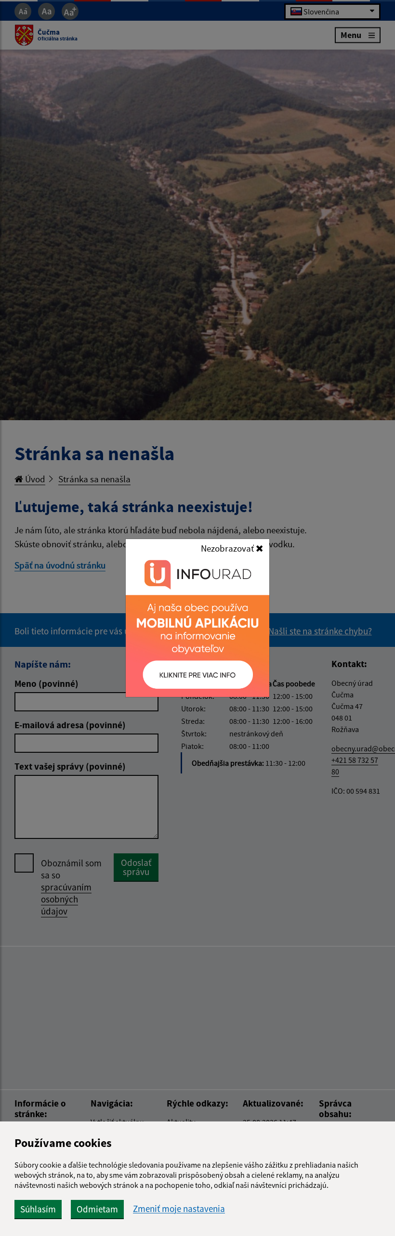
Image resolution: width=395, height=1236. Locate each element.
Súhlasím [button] (38, 1209)
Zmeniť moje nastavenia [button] (179, 1208)
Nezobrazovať (228, 548)
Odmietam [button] (97, 1209)
